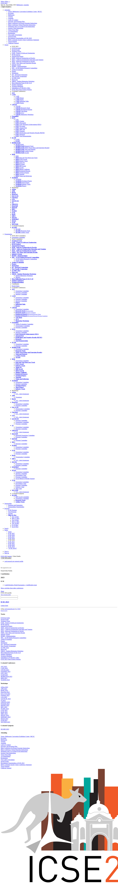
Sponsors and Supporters (15, 505)
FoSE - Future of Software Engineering (23, 53)
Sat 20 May (15, 527)
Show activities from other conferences (12, 588)
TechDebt (18, 179)
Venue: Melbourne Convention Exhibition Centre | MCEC (25, 11)
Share (2, 591)
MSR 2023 (4, 678)
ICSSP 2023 (4, 675)
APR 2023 (4, 689)
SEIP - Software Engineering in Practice (23, 58)
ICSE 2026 (11, 535)
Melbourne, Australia (23, 5)
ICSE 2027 (11, 533)
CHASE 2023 (5, 670)
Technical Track (16, 51)
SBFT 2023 (4, 713)
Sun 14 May (15, 517)
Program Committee (21, 292)
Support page (4, 610)
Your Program (12, 512)
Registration (11, 33)
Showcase (15, 79)
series (9, 556)
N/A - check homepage (22, 394)
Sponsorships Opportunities (16, 507)
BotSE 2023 (4, 690)
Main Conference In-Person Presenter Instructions (22, 23)
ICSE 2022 (11, 541)
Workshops (15, 73)
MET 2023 (4, 707)
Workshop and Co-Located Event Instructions (21, 26)
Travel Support (12, 41)
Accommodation (13, 31)
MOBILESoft (19, 144)
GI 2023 (3, 700)
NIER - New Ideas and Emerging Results (24, 63)
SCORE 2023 (16, 78)
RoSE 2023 (4, 712)
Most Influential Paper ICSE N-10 (22, 83)
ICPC (17, 119)
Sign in (6, 551)
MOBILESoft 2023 (6, 676)
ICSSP (17, 139)
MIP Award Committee (22, 497)
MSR (17, 156)
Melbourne (11, 15)
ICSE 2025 (11, 537)
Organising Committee (18, 237)
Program (6, 508)
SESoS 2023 (4, 718)
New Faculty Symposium (19, 76)
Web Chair (18, 488)
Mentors (17, 277)
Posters (14, 71)
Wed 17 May (15, 522)
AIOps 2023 (4, 687)
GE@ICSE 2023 (6, 699)
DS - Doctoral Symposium (19, 74)
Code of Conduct (13, 20)
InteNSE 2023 (5, 705)
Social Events (12, 36)
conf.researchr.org (9, 609)
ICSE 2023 (4, 556)
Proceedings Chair (20, 475)
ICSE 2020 (11, 545)
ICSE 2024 (11, 538)
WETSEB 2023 (5, 722)
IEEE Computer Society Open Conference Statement (23, 40)
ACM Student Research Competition (26, 259)
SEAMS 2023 (5, 729)
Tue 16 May (15, 520)
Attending (7, 10)
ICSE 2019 (11, 546)
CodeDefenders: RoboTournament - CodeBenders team (20, 585)
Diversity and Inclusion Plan (16, 21)
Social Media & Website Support (25, 478)
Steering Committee (21, 294)
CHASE (17, 106)
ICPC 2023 (4, 673)
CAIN (17, 96)
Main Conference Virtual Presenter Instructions (21, 25)
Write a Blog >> (5, 1)
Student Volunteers (17, 84)
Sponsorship (8, 503)
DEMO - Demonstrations (19, 66)
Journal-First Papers (17, 56)
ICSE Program (12, 510)
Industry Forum (16, 65)
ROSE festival (16, 55)
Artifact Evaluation (17, 69)
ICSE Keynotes (16, 48)
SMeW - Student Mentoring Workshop (23, 81)
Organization (8, 234)
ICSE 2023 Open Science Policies (22, 89)
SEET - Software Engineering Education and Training (27, 60)
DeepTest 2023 (5, 692)
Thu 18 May (15, 523)
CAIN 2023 (4, 668)
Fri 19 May (15, 525)
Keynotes (11, 13)
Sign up (6, 553)
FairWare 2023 (5, 695)
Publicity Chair (19, 487)
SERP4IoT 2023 (6, 717)
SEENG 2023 (5, 715)
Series (10, 532)
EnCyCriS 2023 (5, 694)
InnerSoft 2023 (5, 704)
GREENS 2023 (5, 702)
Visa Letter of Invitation (15, 35)
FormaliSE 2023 (5, 671)
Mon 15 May (15, 518)
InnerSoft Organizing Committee (25, 435)
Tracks (6, 45)
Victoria (10, 16)
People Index (15, 286)
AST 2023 (4, 666)
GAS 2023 (4, 697)
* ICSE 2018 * (12, 548)
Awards (10, 513)
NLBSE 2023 (5, 708)
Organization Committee (22, 326)
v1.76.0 (17, 609)
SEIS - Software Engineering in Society (23, 61)
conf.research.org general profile (13, 561)
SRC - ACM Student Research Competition (24, 68)
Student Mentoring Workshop (24, 275)
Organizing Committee (22, 291)
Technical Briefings (17, 86)
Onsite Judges (19, 260)
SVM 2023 (4, 720)
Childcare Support (13, 43)
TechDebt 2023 (5, 680)
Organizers (18, 397)
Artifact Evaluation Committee (24, 324)
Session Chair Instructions (15, 28)
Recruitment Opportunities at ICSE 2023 (20, 38)
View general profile (6, 594)
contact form (4, 605)
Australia (10, 18)
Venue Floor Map (13, 30)
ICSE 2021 (11, 543)
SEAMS (17, 229)
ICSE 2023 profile (6, 558)
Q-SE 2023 (4, 710)
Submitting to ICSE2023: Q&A (21, 88)
